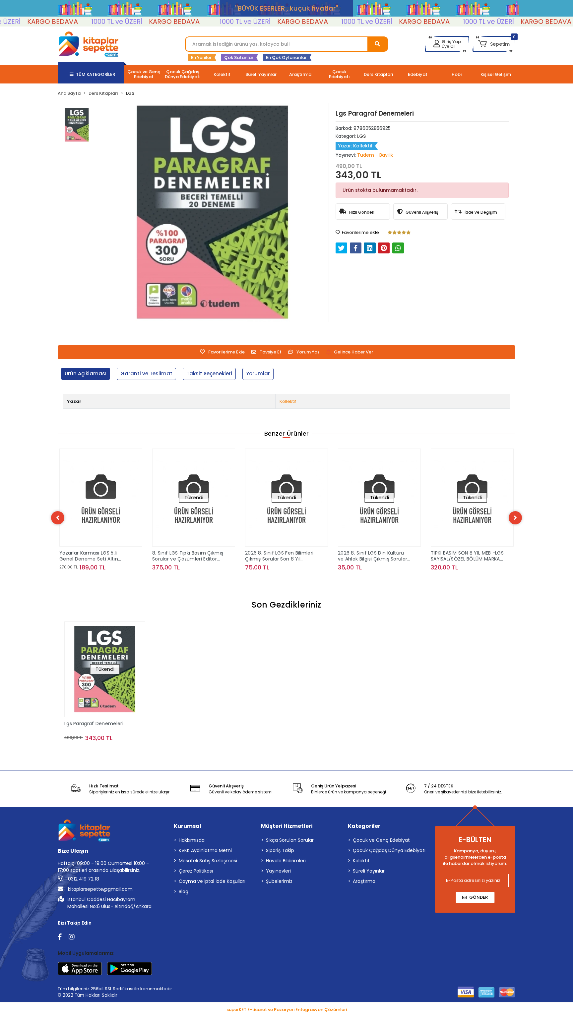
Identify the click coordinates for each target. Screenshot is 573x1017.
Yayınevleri (278, 871)
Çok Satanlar (238, 57)
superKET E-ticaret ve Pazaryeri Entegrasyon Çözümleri (286, 1009)
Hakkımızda (192, 840)
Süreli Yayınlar (369, 871)
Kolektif (361, 860)
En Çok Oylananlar (286, 57)
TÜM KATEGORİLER (95, 74)
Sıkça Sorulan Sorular (290, 840)
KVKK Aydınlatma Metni (205, 850)
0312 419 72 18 (83, 879)
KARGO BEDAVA (31, 21)
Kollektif (288, 401)
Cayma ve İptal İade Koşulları (212, 881)
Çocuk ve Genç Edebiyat (381, 840)
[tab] (85, 374)
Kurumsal (187, 826)
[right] (515, 517)
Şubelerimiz (279, 881)
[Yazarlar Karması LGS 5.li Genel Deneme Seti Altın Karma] (101, 497)
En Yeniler (201, 57)
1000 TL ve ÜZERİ (95, 21)
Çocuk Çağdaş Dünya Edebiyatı (389, 850)
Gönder (478, 897)
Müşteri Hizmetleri (287, 826)
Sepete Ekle (104, 580)
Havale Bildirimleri (286, 860)
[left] (58, 517)
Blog (183, 891)
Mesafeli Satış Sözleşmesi (208, 860)
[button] (494, 44)
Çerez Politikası (196, 871)
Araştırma (364, 881)
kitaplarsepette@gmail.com (100, 889)
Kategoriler (364, 826)
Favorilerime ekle (360, 232)
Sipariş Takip (280, 850)
